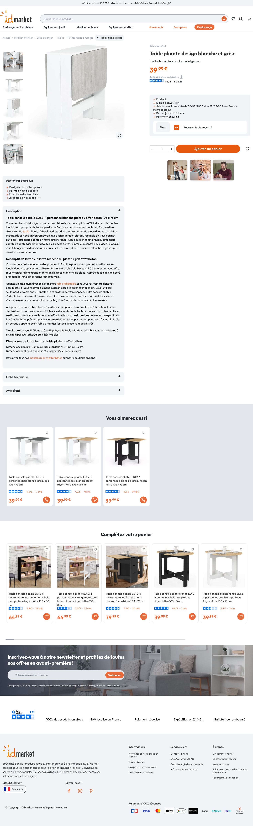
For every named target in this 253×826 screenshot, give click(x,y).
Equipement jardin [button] (55, 27)
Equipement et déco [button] (121, 27)
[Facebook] (69, 791)
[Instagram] (80, 791)
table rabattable (66, 283)
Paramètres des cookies (225, 777)
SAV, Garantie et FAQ (182, 758)
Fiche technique (17, 377)
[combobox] (134, 18)
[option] (126, 3)
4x (176, 127)
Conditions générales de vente (187, 764)
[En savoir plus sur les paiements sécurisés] (134, 810)
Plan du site (61, 807)
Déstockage (204, 27)
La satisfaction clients (224, 758)
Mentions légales (44, 807)
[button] (241, 19)
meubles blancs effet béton (45, 357)
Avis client (13, 391)
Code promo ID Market (141, 772)
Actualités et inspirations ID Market (143, 755)
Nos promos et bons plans (142, 767)
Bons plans (180, 27)
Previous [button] (13, 51)
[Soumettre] (224, 19)
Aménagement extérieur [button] (18, 27)
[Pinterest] (91, 791)
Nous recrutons (221, 764)
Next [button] (13, 164)
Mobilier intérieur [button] (87, 27)
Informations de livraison (184, 769)
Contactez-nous (179, 753)
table (26, 231)
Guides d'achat (136, 762)
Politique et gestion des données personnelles (230, 771)
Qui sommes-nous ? (223, 753)
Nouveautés (156, 27)
